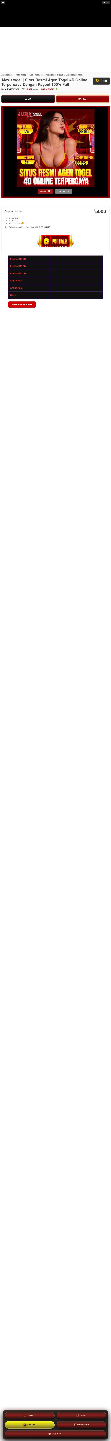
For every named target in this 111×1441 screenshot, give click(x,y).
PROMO (31, 1415)
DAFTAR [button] (61, 191)
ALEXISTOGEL (6, 75)
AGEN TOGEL (21, 75)
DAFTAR (82, 99)
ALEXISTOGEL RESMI (74, 75)
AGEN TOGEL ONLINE (54, 75)
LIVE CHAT (57, 1433)
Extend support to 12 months (29, 227)
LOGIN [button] (43, 191)
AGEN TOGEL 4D (36, 75)
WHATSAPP (83, 1424)
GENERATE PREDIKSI (22, 304)
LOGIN (28, 99)
